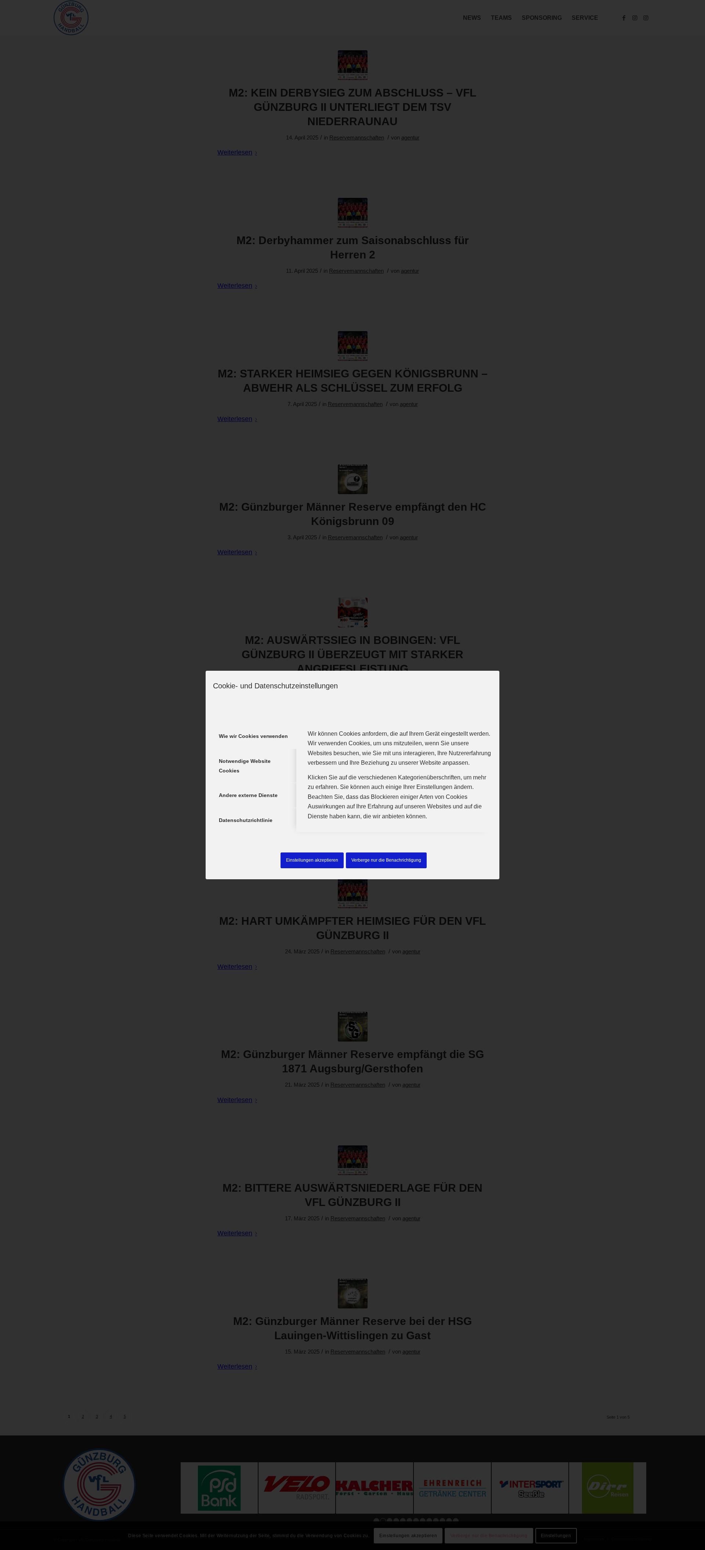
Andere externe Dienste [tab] (248, 795)
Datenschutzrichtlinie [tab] (245, 820)
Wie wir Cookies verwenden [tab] (253, 736)
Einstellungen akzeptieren (312, 860)
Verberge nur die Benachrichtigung (386, 860)
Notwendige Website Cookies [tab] (245, 766)
